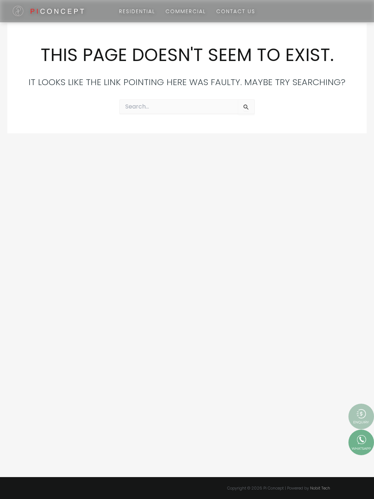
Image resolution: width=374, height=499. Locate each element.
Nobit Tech (320, 488)
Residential (137, 11)
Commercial (185, 11)
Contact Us (235, 11)
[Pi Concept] (48, 11)
